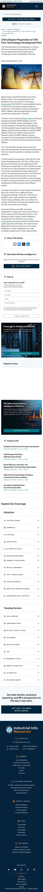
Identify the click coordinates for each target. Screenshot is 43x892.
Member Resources (36, 1)
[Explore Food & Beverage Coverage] (38, 582)
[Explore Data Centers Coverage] (38, 616)
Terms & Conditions (21, 884)
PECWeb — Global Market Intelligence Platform (21, 785)
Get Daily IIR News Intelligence (21, 19)
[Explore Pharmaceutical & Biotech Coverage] (38, 596)
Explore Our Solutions (22, 353)
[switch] (15, 24)
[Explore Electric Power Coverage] (38, 520)
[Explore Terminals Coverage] (38, 528)
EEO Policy (21, 876)
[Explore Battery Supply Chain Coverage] (38, 630)
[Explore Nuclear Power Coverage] (38, 645)
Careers (21, 770)
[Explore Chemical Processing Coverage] (38, 560)
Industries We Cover (21, 793)
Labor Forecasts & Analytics (21, 790)
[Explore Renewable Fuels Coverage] (38, 659)
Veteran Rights (21, 879)
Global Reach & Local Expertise (21, 765)
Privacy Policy (21, 881)
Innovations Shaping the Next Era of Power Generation (14, 486)
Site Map (21, 887)
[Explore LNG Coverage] (38, 652)
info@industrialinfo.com (22, 742)
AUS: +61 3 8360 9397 (29, 749)
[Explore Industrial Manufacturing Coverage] (38, 589)
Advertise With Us (21, 835)
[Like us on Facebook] (28, 870)
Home (3, 29)
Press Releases (21, 830)
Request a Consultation (21, 847)
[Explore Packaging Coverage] (38, 637)
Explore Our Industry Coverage (21, 849)
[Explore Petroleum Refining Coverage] (38, 556)
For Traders (21, 768)
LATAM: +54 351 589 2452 (30, 746)
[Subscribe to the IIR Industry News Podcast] (34, 870)
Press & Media (22, 824)
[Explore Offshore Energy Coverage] (38, 680)
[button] (1, 1)
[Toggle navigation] (37, 6)
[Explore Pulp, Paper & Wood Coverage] (38, 575)
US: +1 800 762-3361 (12, 746)
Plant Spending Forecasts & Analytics (21, 787)
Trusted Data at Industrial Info (21, 762)
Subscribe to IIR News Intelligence (21, 852)
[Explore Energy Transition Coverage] (38, 666)
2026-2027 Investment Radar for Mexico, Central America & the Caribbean (18, 476)
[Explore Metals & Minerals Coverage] (38, 567)
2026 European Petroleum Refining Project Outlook (13, 455)
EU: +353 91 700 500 (12, 749)
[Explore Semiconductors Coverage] (38, 623)
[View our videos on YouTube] (15, 870)
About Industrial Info (21, 760)
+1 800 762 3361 (17, 1)
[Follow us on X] (22, 870)
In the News (21, 827)
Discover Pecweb (21, 430)
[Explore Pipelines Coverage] (38, 535)
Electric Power (28, 118)
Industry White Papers (21, 807)
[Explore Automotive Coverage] (38, 673)
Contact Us (21, 773)
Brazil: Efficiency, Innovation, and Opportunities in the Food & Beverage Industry (20, 466)
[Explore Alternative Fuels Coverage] (38, 549)
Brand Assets (21, 832)
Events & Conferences (21, 812)
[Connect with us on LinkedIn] (9, 870)
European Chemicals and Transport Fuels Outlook (21, 446)
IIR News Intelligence (13, 29)
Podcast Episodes (21, 810)
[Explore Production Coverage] (38, 542)
